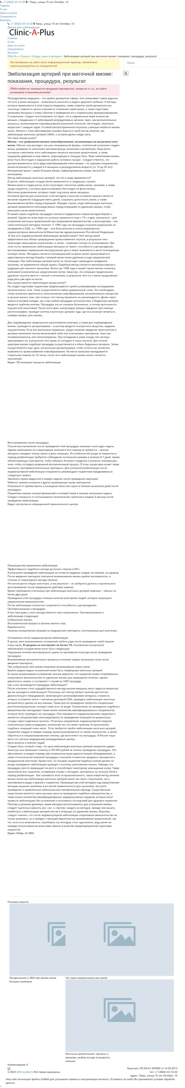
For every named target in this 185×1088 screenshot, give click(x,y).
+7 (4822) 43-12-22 (14, 2)
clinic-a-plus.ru (25, 1072)
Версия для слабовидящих (24, 27)
